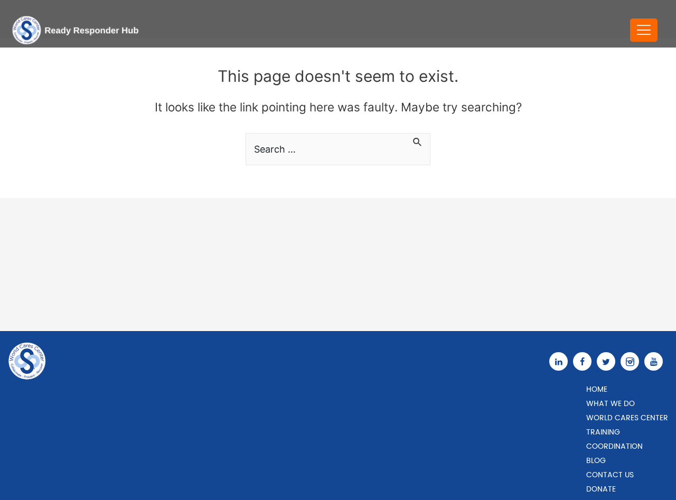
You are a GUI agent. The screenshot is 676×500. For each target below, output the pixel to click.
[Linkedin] (561, 361)
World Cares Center (627, 418)
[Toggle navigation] (644, 30)
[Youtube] (656, 361)
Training (603, 432)
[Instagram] (632, 361)
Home (596, 389)
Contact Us (610, 475)
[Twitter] (609, 361)
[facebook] (585, 361)
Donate (601, 489)
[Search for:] (338, 149)
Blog (596, 461)
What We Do (610, 404)
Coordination (614, 446)
